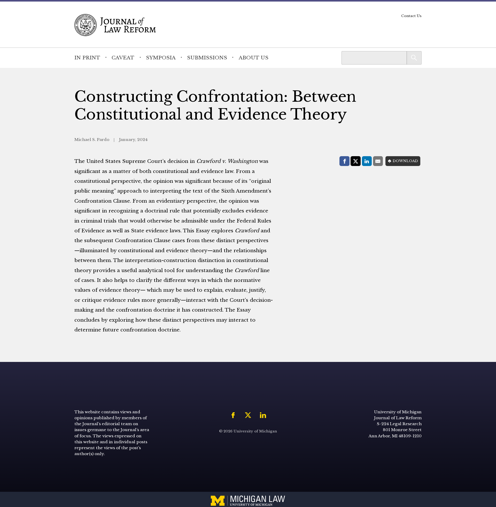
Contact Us (411, 16)
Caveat (123, 57)
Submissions (207, 57)
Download (405, 161)
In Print (87, 57)
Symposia (161, 57)
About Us (253, 57)
